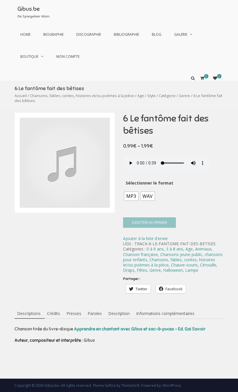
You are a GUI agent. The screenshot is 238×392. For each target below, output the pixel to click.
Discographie (88, 34)
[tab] (29, 314)
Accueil (21, 95)
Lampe (191, 270)
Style (151, 95)
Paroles (95, 313)
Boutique (29, 56)
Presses (73, 313)
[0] (215, 78)
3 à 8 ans (174, 249)
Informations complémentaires (165, 313)
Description (119, 313)
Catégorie (167, 95)
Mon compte (68, 56)
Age (140, 95)
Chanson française (140, 254)
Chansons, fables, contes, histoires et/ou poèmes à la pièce (82, 95)
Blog (156, 34)
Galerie (180, 34)
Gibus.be (28, 8)
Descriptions (29, 313)
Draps (128, 270)
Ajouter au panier (149, 223)
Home (25, 34)
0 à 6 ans (155, 249)
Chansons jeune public (181, 254)
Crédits (53, 313)
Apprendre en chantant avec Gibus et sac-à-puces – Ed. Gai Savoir (139, 329)
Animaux (203, 249)
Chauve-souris (184, 265)
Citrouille (208, 265)
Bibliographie (126, 34)
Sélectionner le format (149, 183)
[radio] (131, 196)
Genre (184, 95)
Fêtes (142, 270)
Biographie (53, 34)
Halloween (173, 270)
